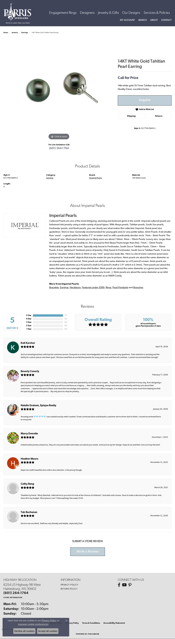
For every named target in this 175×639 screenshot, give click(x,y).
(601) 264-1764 (59, 148)
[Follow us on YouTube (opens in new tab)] (124, 585)
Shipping (131, 116)
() (65, 315)
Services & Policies (157, 13)
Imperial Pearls (95, 178)
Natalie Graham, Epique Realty (38, 405)
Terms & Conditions (91, 623)
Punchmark (93, 634)
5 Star (28, 315)
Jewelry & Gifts (108, 13)
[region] (59, 89)
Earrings (24, 33)
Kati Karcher (28, 343)
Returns (158, 116)
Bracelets (54, 287)
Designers (87, 13)
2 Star (28, 326)
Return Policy (69, 589)
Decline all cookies (24, 631)
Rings (108, 287)
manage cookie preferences (33, 624)
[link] (166, 20)
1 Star (28, 329)
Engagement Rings (63, 13)
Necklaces (75, 287)
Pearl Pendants (120, 287)
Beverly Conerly (30, 371)
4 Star (28, 319)
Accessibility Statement (114, 623)
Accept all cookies (47, 631)
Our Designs (131, 13)
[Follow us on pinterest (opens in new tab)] (129, 585)
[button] (127, 20)
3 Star (28, 322)
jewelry (15, 33)
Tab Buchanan (29, 512)
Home (5, 33)
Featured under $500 (93, 287)
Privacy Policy (69, 585)
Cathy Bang (27, 484)
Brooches (138, 287)
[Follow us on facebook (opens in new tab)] (119, 585)
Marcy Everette (29, 433)
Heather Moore (29, 459)
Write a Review (88, 551)
